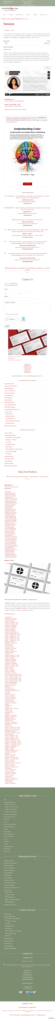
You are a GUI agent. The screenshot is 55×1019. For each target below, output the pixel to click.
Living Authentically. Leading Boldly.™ (13, 106)
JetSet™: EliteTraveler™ (9, 700)
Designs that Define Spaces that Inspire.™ (27, 213)
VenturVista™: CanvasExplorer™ (11, 769)
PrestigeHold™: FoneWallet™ (10, 731)
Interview (25, 109)
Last (20, 293)
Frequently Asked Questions (10, 814)
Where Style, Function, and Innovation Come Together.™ (27, 259)
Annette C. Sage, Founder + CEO (12, 104)
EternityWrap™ (7, 686)
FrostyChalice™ (8, 691)
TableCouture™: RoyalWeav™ (10, 765)
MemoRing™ (7, 713)
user (39, 35)
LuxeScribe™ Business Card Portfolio (11, 708)
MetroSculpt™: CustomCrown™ (10, 716)
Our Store (6, 829)
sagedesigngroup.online (31, 5)
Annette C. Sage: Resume (11, 809)
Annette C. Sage (5, 18)
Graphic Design (9, 413)
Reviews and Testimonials (10, 824)
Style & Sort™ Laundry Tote (10, 760)
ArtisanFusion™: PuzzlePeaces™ (11, 628)
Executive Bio (8, 109)
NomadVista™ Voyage (9, 720)
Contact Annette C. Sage (9, 817)
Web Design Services (10, 418)
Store (35, 14)
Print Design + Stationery (11, 439)
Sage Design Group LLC (11, 358)
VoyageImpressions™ (9, 776)
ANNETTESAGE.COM (27, 200)
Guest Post (6, 841)
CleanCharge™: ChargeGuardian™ (11, 651)
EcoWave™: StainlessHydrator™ (10, 682)
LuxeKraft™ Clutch (8, 705)
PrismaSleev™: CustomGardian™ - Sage (12, 745)
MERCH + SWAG (10, 603)
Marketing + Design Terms (10, 425)
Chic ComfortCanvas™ (9, 645)
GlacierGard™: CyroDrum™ (10, 694)
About (28, 14)
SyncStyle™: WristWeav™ (9, 764)
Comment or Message (10, 302)
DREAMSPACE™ (27, 211)
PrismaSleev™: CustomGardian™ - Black (12, 739)
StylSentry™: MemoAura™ (10, 761)
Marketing (19, 14)
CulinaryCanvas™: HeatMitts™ (10, 660)
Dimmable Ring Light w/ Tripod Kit (11, 502)
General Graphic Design (11, 451)
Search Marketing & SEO (10, 404)
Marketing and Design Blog (11, 465)
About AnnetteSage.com (9, 802)
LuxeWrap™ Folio (8, 709)
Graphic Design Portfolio (10, 435)
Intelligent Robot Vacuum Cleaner (10, 521)
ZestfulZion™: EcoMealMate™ (10, 783)
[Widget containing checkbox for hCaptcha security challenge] (15, 319)
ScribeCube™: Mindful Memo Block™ (12, 750)
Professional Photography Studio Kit (11, 546)
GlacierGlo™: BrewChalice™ (10, 696)
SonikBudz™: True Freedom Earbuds (11, 757)
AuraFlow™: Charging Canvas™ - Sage (12, 637)
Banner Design (9, 446)
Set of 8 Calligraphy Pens (9, 547)
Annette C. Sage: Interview (11, 811)
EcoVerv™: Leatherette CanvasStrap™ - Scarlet (13, 679)
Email (6, 296)
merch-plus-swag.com (27, 2)
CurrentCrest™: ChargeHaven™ (10, 662)
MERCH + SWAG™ (27, 233)
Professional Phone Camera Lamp (11, 544)
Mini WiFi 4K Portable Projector (10, 528)
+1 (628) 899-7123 (13, 283)
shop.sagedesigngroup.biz (40, 1010)
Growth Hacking (8, 400)
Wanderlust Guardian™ (9, 780)
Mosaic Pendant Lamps (9, 535)
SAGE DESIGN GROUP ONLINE (27, 245)
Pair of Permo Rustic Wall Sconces (11, 539)
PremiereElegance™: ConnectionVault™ (12, 730)
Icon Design (8, 442)
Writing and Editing (10, 423)
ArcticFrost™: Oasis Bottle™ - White (11, 623)
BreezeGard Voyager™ (9, 644)
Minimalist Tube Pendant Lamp (10, 504)
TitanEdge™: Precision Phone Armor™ (12, 766)
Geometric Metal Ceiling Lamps (10, 516)
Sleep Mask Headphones (9, 506)
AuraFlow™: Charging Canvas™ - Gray (12, 636)
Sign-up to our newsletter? (12, 314)
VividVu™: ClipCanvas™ (9, 775)
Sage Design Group (9, 99)
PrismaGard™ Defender (9, 734)
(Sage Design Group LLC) (30, 1015)
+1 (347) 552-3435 (27, 988)
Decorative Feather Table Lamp (10, 501)
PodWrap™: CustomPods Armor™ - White (12, 728)
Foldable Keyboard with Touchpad (11, 512)
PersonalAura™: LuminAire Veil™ (11, 722)
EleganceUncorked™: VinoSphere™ (11, 683)
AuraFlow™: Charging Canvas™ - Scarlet (12, 638)
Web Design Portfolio (9, 458)
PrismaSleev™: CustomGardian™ (11, 746)
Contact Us (43, 14)
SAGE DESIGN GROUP (27, 221)
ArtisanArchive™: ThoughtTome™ (11, 625)
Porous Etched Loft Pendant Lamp (11, 538)
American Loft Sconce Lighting (10, 495)
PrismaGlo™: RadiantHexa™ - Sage (11, 735)
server (18, 35)
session (28, 35)
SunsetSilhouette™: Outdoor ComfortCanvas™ (13, 762)
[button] (8, 151)
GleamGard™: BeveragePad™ (10, 697)
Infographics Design (10, 444)
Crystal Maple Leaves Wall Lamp (10, 524)
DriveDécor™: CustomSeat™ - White (11, 666)
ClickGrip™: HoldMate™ (9, 652)
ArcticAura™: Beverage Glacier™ (11, 619)
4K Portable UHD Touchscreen (10, 493)
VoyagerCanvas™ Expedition (10, 777)
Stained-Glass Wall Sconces (9, 553)
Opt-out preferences (8, 836)
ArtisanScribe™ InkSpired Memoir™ (11, 632)
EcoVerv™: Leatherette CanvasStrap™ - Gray (13, 677)
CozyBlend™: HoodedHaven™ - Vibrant (12, 656)
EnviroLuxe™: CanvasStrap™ (10, 685)
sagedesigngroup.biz (30, 0)
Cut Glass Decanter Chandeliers (10, 509)
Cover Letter (14, 109)
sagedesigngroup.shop (27, 3)
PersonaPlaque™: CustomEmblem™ (11, 723)
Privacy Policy (7, 848)
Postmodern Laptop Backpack (10, 543)
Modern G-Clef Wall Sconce (10, 531)
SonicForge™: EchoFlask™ (10, 756)
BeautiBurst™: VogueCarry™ (10, 641)
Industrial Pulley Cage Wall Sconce (11, 548)
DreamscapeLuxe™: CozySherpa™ (11, 663)
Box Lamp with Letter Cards (10, 505)
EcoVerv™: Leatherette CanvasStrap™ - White (13, 681)
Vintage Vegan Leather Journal (10, 554)
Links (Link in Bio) (8, 846)
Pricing (5, 821)
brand (11, 122)
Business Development (10, 393)
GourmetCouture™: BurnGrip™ (10, 698)
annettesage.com (24, 0)
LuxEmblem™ (7, 707)
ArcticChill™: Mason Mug (9, 621)
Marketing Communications (11, 386)
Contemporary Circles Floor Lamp (11, 499)
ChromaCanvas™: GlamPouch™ (10, 648)
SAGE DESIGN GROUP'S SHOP (27, 258)
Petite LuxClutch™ (8, 724)
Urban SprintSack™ (8, 768)
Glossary (6, 844)
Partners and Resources (9, 826)
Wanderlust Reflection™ (9, 781)
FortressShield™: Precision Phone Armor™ (12, 690)
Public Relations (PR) (9, 402)
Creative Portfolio (8, 433)
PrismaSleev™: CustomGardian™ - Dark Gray (13, 742)
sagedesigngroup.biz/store (48, 1010)
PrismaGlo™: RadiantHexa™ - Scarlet (11, 737)
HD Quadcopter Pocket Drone (10, 513)
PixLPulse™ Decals (8, 726)
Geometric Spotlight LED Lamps (10, 517)
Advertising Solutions (9, 383)
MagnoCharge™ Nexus (9, 712)
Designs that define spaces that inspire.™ (11, 486)
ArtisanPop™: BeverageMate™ (10, 630)
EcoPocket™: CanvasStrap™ (10, 671)
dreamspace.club (23, 5)
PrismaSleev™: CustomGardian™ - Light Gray (13, 743)
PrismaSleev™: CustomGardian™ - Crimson (12, 741)
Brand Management (9, 388)
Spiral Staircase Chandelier (9, 523)
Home (5, 799)
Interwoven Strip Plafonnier (9, 532)
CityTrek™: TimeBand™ (9, 649)
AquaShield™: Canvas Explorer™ (11, 618)
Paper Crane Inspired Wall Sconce (11, 540)
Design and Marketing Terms (16, 18)
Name (6, 289)
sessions (15, 37)
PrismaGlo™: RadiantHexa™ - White (11, 738)
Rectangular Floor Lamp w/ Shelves (11, 498)
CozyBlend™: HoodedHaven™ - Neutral (12, 655)
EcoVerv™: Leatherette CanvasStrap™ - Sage (13, 678)
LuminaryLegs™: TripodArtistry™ (11, 702)
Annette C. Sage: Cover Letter (12, 806)
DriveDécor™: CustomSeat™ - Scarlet (11, 664)
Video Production (8, 461)
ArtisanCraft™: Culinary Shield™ (11, 626)
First (5, 293)
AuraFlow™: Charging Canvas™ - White (12, 640)
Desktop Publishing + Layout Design (14, 449)
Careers (5, 839)
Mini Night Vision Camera (9, 525)
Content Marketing (9, 395)
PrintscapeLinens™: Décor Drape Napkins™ (13, 732)
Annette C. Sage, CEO (10, 804)
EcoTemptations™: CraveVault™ (10, 672)
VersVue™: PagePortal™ (9, 771)
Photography (8, 453)
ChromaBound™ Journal (9, 647)
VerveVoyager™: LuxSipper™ (10, 772)
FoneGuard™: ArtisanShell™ (10, 689)
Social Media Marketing (10, 407)
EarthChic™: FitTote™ (9, 667)
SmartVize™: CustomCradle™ (10, 754)
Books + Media (7, 831)
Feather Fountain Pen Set (9, 497)
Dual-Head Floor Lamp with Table (11, 536)
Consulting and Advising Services (12, 409)
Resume (20, 109)
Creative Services (8, 411)
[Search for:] (27, 68)
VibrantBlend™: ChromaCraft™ (10, 773)
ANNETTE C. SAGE (27, 1003)
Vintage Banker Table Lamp (9, 551)
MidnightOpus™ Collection (10, 717)
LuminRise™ (7, 704)
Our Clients (6, 819)
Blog (4, 14)
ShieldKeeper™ (7, 753)
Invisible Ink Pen (8, 491)
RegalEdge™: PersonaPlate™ (10, 747)
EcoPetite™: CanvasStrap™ (10, 670)
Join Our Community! (9, 834)
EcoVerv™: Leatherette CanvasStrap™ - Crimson (13, 675)
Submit (7, 326)
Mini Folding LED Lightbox (10, 527)
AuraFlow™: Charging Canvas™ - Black (12, 633)
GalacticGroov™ (8, 693)
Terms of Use (7, 851)
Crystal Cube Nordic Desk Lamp (10, 542)
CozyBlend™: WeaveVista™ (10, 657)
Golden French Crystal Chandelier (11, 519)
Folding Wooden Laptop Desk (10, 514)
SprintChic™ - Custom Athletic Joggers (12, 758)
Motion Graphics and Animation (13, 420)
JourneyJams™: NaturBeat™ (10, 701)
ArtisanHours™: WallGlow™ (10, 629)
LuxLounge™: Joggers (9, 711)
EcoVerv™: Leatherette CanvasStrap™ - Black (13, 674)
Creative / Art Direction (10, 390)
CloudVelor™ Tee (8, 653)
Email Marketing (8, 397)
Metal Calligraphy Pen (9, 508)
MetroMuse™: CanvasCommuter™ (11, 715)
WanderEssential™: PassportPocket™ (11, 779)
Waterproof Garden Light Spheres (10, 557)
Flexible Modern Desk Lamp (10, 510)
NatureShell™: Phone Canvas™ (10, 719)
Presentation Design (10, 416)
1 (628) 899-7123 (7, 3)
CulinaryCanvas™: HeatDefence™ (11, 659)
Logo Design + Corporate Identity (13, 437)
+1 (27, 986)
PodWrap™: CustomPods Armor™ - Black (12, 727)
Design (11, 14)
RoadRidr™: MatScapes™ (9, 749)
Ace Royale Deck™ (8, 617)
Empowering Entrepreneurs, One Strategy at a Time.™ (27, 247)
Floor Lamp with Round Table (10, 529)
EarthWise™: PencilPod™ (9, 668)
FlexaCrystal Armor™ (9, 687)
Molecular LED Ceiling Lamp (10, 494)
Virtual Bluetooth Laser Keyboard (10, 555)
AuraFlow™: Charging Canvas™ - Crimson (12, 634)
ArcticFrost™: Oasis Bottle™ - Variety (11, 622)
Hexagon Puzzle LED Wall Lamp (10, 520)
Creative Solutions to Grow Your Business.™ (15, 101)
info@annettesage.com (8, 1)
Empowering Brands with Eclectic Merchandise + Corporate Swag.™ (27, 235)
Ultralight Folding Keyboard (10, 550)
